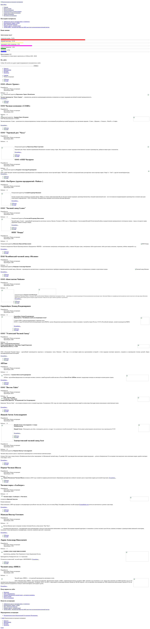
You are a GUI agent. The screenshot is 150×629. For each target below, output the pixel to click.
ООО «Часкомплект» (9, 593)
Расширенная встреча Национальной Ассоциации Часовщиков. (21, 615)
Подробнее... (4, 98)
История (6, 71)
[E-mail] (6, 80)
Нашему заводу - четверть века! (12, 25)
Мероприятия (7, 70)
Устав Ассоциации (9, 598)
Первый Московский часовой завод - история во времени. (19, 595)
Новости (6, 68)
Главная (6, 75)
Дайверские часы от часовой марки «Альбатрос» (17, 21)
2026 (3, 618)
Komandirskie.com (84, 504)
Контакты (6, 72)
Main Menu (3, 4)
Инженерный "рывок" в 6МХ (12, 23)
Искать (36, 65)
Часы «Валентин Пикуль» (11, 24)
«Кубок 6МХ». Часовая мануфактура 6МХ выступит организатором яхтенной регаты (26, 27)
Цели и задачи (7, 596)
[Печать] (6, 79)
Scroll (2, 627)
